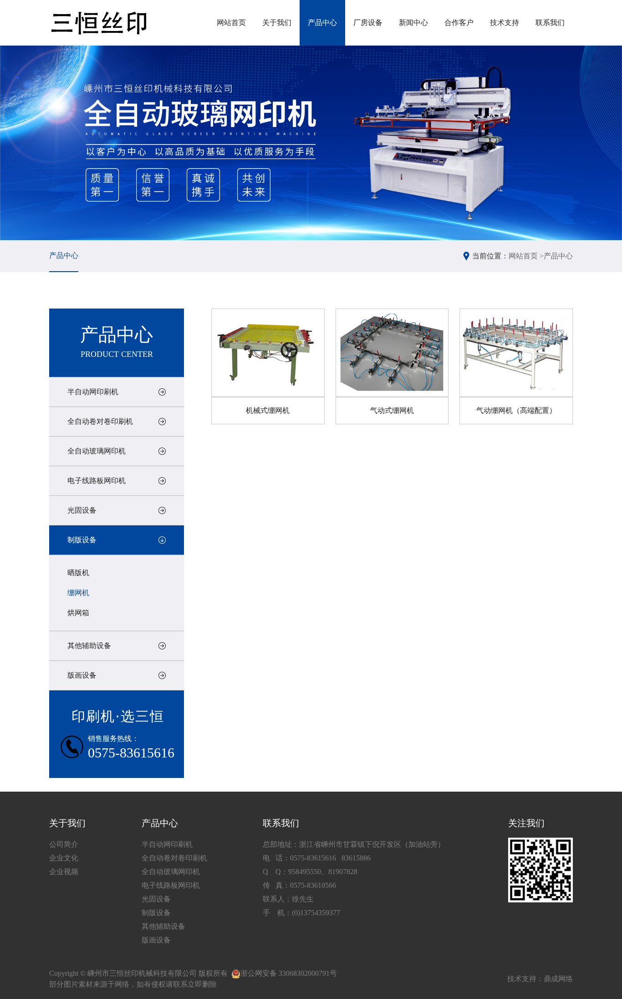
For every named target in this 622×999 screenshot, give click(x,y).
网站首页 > (526, 256)
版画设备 (82, 675)
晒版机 (78, 573)
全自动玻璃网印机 (96, 451)
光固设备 (82, 510)
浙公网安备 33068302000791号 (288, 973)
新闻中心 (413, 22)
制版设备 (82, 540)
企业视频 (63, 871)
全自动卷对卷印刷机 (100, 421)
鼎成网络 (558, 979)
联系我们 (550, 22)
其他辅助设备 (89, 645)
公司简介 (63, 844)
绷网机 (78, 593)
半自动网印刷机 (92, 392)
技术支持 (504, 22)
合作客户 (459, 22)
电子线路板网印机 (96, 480)
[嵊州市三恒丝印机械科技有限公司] (98, 23)
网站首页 (231, 22)
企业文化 (63, 858)
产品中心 (322, 22)
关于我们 (276, 22)
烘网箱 (78, 613)
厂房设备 (367, 22)
